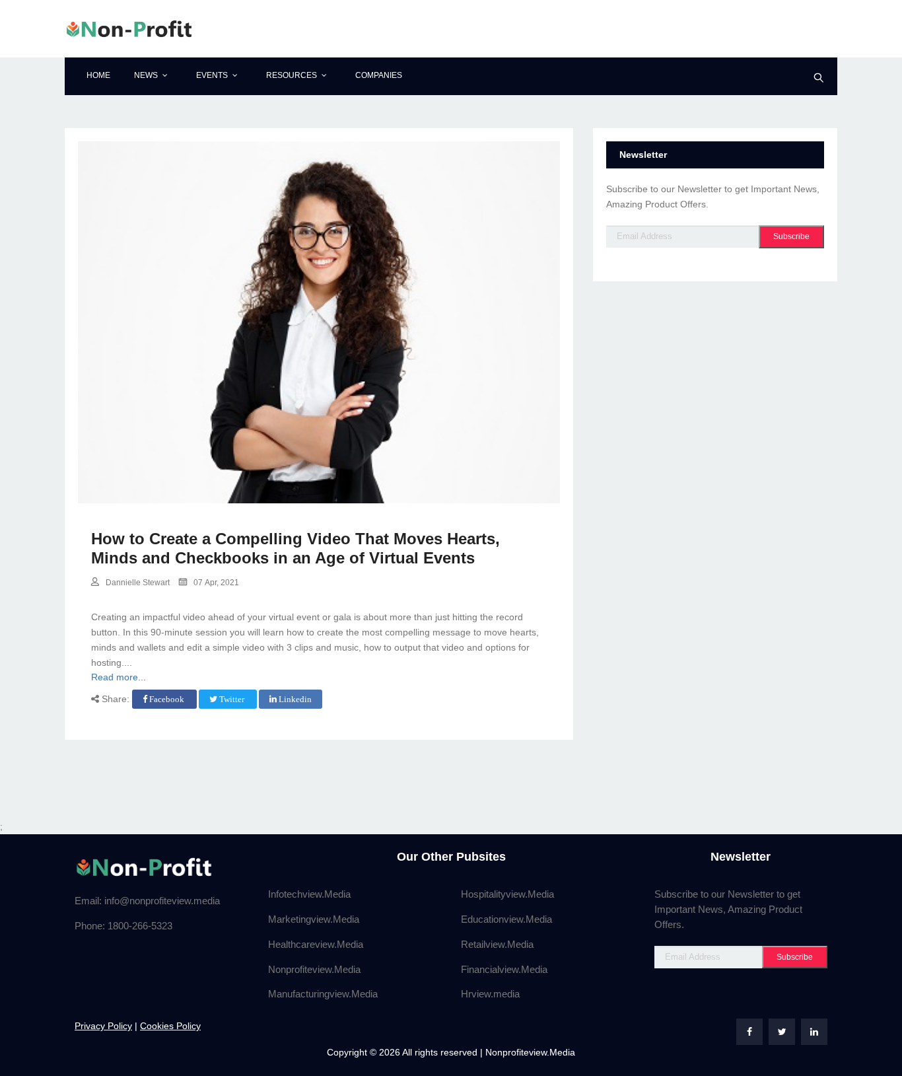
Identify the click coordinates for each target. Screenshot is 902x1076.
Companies (378, 75)
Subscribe (791, 236)
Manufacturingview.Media (323, 993)
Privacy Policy (103, 1026)
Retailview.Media (497, 944)
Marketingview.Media (313, 919)
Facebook (166, 699)
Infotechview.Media (309, 894)
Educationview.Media (506, 919)
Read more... (118, 677)
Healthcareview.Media (315, 944)
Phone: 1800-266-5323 (123, 925)
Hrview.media (490, 993)
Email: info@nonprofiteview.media (147, 900)
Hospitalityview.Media (507, 894)
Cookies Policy (170, 1026)
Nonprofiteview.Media (314, 969)
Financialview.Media (504, 969)
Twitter (231, 699)
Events (212, 75)
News (146, 75)
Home (98, 75)
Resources (291, 75)
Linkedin (294, 699)
